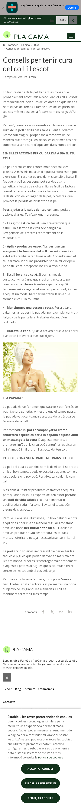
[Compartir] (73, 20)
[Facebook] (43, 612)
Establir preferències (40, 783)
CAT (62, 20)
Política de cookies (50, 757)
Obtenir (72, 7)
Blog (36, 45)
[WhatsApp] (61, 612)
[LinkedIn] (70, 612)
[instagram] (7, 677)
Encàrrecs (29, 689)
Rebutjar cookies (40, 798)
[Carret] (51, 19)
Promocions (46, 689)
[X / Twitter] (52, 611)
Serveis (8, 689)
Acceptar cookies (40, 768)
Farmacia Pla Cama (19, 45)
